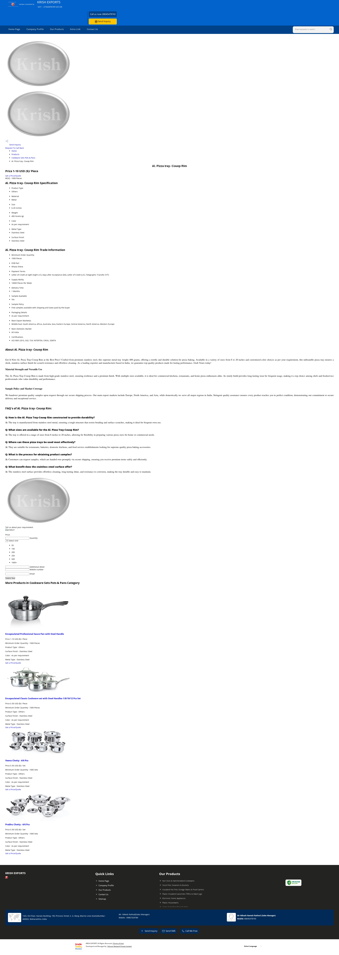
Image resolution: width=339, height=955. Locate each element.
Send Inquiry (104, 21)
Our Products (57, 29)
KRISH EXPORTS (49, 4)
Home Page (14, 29)
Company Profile (35, 29)
